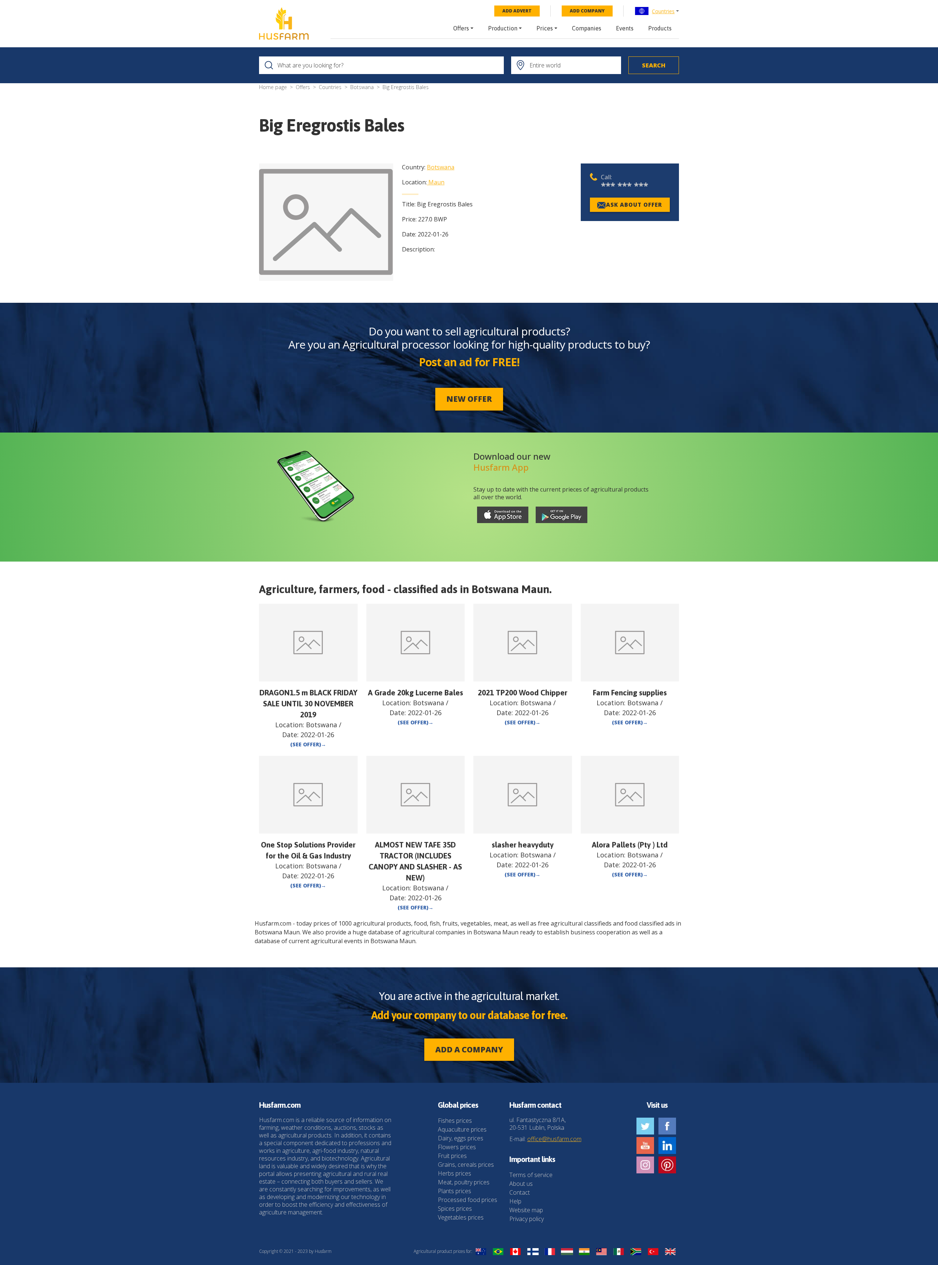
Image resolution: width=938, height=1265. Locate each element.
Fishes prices (455, 1121)
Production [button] (502, 28)
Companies (586, 28)
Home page (273, 87)
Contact (519, 1192)
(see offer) (308, 744)
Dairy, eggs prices (460, 1138)
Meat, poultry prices (464, 1182)
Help (515, 1201)
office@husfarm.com (554, 1139)
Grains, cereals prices (466, 1165)
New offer (469, 399)
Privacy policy (526, 1219)
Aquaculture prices (462, 1129)
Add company (587, 11)
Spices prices (455, 1209)
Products (660, 28)
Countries (663, 11)
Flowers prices (457, 1147)
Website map (526, 1210)
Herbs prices (454, 1173)
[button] (657, 11)
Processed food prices (467, 1200)
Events (625, 28)
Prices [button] (544, 28)
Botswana (362, 87)
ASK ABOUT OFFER (634, 204)
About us (521, 1184)
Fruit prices (452, 1156)
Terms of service (531, 1175)
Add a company (469, 1049)
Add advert (517, 11)
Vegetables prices (461, 1217)
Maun (436, 182)
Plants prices (454, 1191)
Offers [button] (461, 28)
